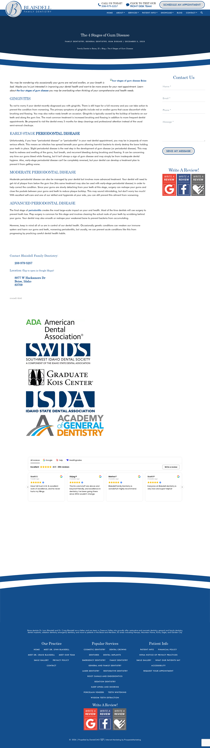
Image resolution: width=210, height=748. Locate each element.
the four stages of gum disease (32, 90)
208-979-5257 (23, 263)
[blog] (148, 608)
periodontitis (35, 210)
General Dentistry (96, 41)
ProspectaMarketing (132, 740)
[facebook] (131, 608)
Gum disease (115, 41)
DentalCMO (94, 740)
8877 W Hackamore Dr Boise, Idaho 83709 (30, 281)
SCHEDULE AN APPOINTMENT (182, 4)
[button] (202, 13)
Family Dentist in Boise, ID (88, 48)
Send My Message (178, 151)
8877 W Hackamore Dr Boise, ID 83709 (142, 598)
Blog (103, 48)
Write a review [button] (171, 467)
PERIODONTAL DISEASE (58, 133)
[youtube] (140, 608)
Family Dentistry (74, 41)
